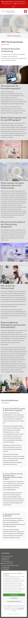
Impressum (10, 614)
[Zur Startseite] (8, 11)
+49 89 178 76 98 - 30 (8, 3)
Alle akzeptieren (14, 595)
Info (14, 6)
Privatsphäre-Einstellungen (14, 601)
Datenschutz (21, 608)
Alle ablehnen (14, 598)
